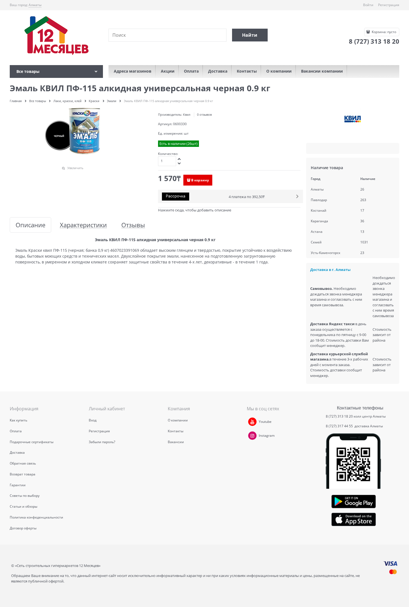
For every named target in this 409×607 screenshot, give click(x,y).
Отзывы (133, 225)
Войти (368, 5)
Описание (30, 225)
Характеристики (83, 225)
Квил (186, 114)
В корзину (200, 180)
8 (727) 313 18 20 (339, 416)
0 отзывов (204, 114)
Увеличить (75, 168)
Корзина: (383, 31)
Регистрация (388, 5)
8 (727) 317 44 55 (340, 426)
